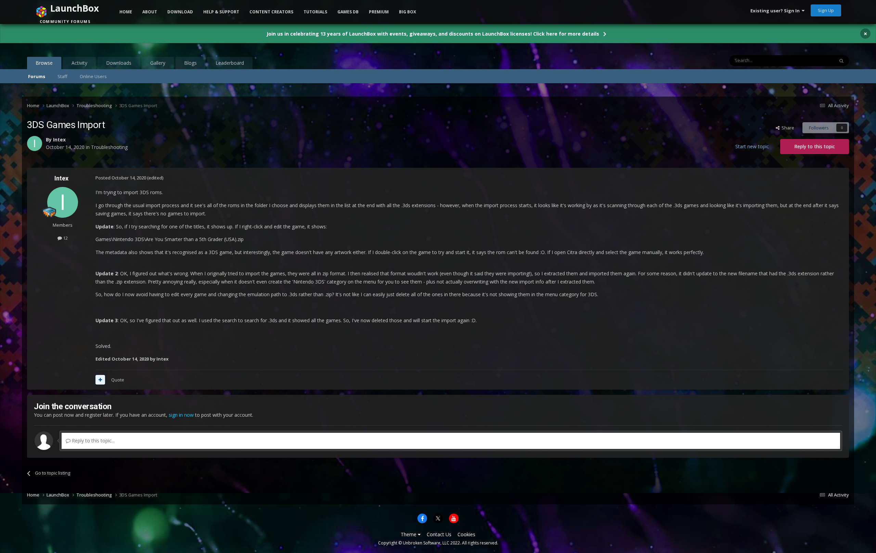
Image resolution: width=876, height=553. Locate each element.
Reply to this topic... (92, 440)
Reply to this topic (814, 146)
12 (65, 238)
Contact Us (439, 534)
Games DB (348, 12)
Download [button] (180, 12)
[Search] (841, 60)
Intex (61, 178)
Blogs (190, 63)
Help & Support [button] (221, 12)
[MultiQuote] (100, 380)
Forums (36, 76)
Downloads (118, 63)
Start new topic (752, 146)
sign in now (181, 415)
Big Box (407, 12)
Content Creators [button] (271, 12)
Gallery (157, 63)
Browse (44, 63)
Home (125, 12)
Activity (79, 63)
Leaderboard (230, 63)
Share (787, 128)
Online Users (93, 76)
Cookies (466, 534)
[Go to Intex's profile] (62, 202)
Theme (409, 534)
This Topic (815, 60)
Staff (62, 76)
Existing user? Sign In (776, 11)
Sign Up (826, 10)
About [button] (149, 12)
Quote (117, 380)
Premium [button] (379, 12)
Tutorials (315, 12)
